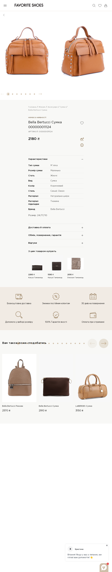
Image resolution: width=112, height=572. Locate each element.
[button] (8, 94)
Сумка (53, 181)
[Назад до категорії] (4, 15)
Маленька (55, 170)
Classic (61, 191)
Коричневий (56, 186)
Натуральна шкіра (59, 196)
